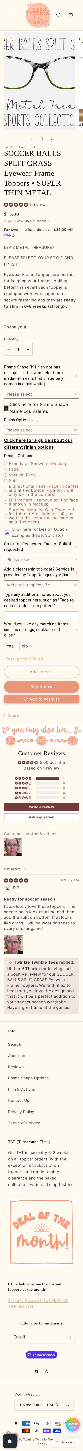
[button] (10, 15)
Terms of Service (24, 1123)
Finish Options (21, 1089)
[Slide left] (31, 138)
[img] (16, 880)
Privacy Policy (21, 1111)
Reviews (16, 1067)
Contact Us (18, 1100)
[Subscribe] (69, 1337)
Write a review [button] (41, 807)
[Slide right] (51, 138)
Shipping (10, 220)
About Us (16, 1055)
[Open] (10, 1441)
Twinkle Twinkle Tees (39, 1439)
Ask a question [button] (41, 817)
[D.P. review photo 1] (13, 944)
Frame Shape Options (28, 1078)
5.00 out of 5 (52, 762)
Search (14, 1044)
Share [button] (13, 715)
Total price (17, 659)
